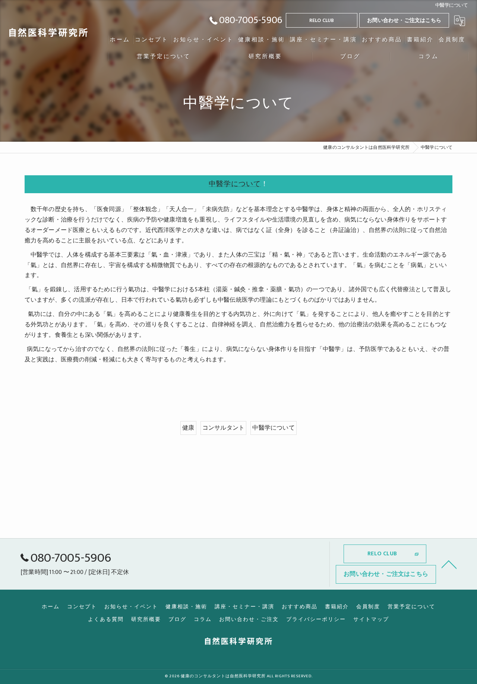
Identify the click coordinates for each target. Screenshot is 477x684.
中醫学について (235, 184)
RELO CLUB (321, 20)
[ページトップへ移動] (449, 563)
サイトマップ (371, 619)
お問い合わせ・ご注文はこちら (404, 20)
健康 (188, 428)
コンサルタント (223, 428)
